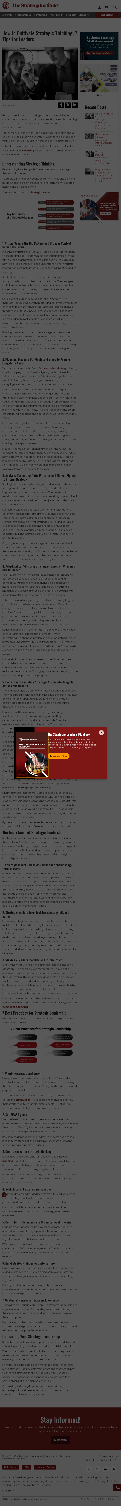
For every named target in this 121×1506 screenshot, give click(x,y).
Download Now (58, 756)
